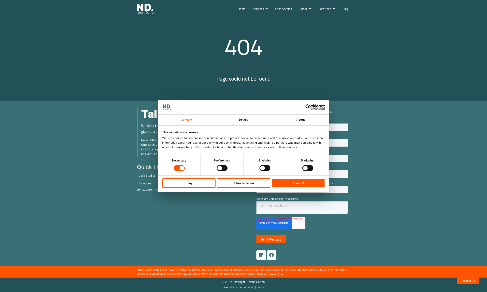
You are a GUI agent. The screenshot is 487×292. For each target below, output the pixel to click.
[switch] (222, 168)
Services (258, 8)
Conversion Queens (251, 287)
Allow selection (243, 183)
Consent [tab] (186, 119)
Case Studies (283, 8)
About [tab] (300, 119)
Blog (345, 8)
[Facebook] (271, 255)
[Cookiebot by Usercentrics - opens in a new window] (308, 107)
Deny (188, 183)
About (303, 8)
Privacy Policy (275, 273)
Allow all (298, 183)
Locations (325, 8)
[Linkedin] (261, 255)
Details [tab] (243, 119)
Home (241, 8)
